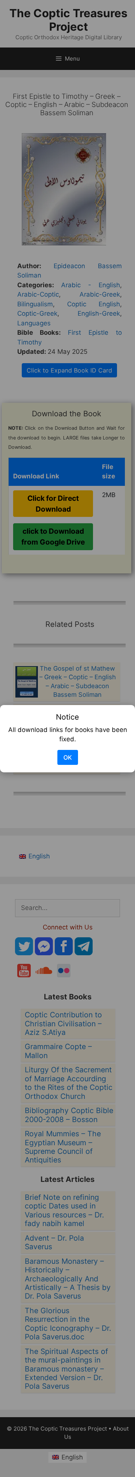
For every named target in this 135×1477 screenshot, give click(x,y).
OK (67, 757)
